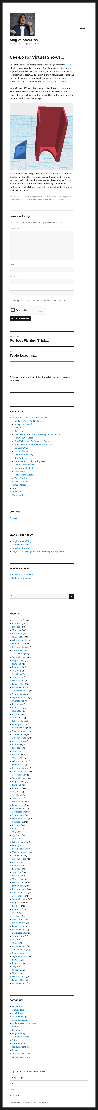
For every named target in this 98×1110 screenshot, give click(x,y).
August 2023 (18, 741)
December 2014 (19, 946)
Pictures (48, 197)
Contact (13, 518)
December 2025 (19, 647)
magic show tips (38, 197)
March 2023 (17, 758)
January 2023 (18, 765)
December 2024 (19, 687)
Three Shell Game (20, 544)
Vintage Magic (19, 485)
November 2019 (19, 892)
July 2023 (16, 744)
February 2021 (18, 842)
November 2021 (19, 812)
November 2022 (19, 771)
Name (13, 265)
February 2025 (19, 680)
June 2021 (16, 828)
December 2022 (19, 768)
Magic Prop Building (21, 541)
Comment (15, 228)
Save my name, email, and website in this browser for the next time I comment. (43, 301)
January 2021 (18, 845)
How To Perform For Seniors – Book (31, 441)
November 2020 (19, 852)
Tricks (54, 197)
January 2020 (18, 886)
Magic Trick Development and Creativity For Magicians (38, 551)
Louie (15, 197)
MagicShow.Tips (24, 40)
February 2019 (19, 923)
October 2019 (18, 896)
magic (55, 199)
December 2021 (19, 808)
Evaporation (18, 1006)
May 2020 (16, 872)
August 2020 (18, 862)
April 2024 (17, 714)
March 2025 (17, 677)
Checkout (16, 491)
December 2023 (19, 728)
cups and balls (35, 199)
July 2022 (16, 785)
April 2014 (17, 970)
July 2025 (16, 664)
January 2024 (18, 724)
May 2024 (16, 711)
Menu (83, 29)
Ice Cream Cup (21, 448)
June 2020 (17, 869)
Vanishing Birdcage (21, 548)
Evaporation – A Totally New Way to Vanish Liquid (38, 434)
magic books (18, 1013)
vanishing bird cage (21, 1047)
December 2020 (19, 849)
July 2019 (16, 906)
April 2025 (17, 674)
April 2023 (17, 754)
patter (15, 1026)
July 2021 (16, 825)
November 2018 (19, 933)
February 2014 (18, 976)
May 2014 (16, 966)
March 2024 (17, 717)
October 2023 (18, 734)
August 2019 (18, 902)
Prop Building (18, 1033)
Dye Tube (18, 431)
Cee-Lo (67, 65)
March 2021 (17, 838)
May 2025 (16, 670)
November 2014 (19, 949)
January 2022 (18, 805)
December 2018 (19, 929)
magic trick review (20, 1020)
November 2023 (19, 731)
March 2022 (17, 798)
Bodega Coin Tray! (23, 424)
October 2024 (18, 694)
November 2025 (19, 650)
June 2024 (17, 707)
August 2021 (18, 822)
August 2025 (18, 660)
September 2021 (19, 818)
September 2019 (19, 899)
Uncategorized (19, 1043)
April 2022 (17, 795)
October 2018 (18, 936)
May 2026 (17, 630)
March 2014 (17, 973)
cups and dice (46, 199)
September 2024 (20, 697)
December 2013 (19, 983)
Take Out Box (20, 478)
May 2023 (16, 751)
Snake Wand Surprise (24, 475)
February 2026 (19, 640)
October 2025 (18, 654)
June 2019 (16, 909)
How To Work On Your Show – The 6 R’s (33, 444)
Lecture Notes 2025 (23, 454)
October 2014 (18, 953)
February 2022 (19, 801)
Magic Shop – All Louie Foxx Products (30, 417)
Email (13, 277)
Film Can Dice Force (23, 438)
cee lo (26, 199)
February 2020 (19, 882)
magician (62, 199)
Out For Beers (20, 458)
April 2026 (17, 633)
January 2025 (18, 684)
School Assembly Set (24, 464)
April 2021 (17, 835)
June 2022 (17, 788)
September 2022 (20, 778)
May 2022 (16, 791)
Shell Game (19, 471)
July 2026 (16, 623)
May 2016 (16, 939)
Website (14, 288)
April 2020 (17, 875)
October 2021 (18, 815)
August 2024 (18, 701)
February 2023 (19, 761)
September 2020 (20, 859)
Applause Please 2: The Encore (29, 421)
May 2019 (16, 912)
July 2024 (16, 704)
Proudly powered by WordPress (36, 1103)
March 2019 (17, 919)
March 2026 (18, 637)
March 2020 (17, 879)
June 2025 (17, 667)
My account (17, 495)
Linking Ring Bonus (21, 578)
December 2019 (19, 889)
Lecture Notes (21, 451)
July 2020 (16, 865)
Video (14, 1050)
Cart (14, 488)
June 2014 (16, 963)
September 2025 (20, 657)
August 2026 (18, 620)
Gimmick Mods (19, 1010)
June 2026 (17, 627)
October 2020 (18, 855)
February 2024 (19, 721)
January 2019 (18, 926)
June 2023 (17, 748)
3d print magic (17, 199)
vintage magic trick (21, 1053)
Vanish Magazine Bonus (23, 574)
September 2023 (20, 738)
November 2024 (19, 691)
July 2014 (16, 960)
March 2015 (17, 943)
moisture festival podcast (24, 1023)
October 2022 (18, 775)
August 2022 (18, 781)
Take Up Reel (20, 481)
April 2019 (17, 916)
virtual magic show (64, 197)
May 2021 (16, 832)
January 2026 (18, 643)
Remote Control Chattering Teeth (30, 461)
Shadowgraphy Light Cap (26, 468)
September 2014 (19, 956)
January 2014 (18, 980)
